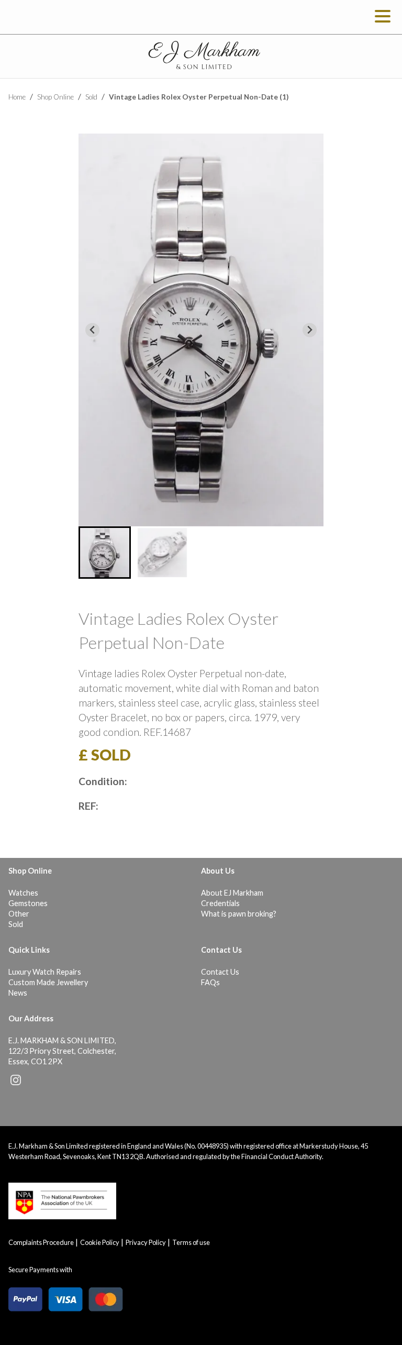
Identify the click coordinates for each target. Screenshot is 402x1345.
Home (17, 97)
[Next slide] (310, 330)
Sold (91, 97)
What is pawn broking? (238, 913)
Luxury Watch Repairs (44, 971)
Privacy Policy (146, 1242)
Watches (23, 892)
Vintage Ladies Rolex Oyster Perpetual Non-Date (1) (198, 97)
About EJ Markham (232, 892)
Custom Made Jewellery (48, 982)
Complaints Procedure (41, 1242)
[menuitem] (105, 552)
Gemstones (28, 903)
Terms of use (191, 1242)
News (17, 992)
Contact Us (220, 971)
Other (18, 913)
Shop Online (55, 97)
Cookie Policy (99, 1242)
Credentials (220, 903)
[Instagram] (15, 1082)
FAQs (210, 982)
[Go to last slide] (92, 330)
